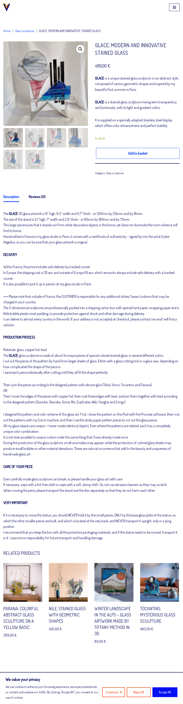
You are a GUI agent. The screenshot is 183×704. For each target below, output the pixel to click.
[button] (80, 49)
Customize (112, 692)
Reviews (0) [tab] (37, 196)
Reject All (138, 692)
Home (6, 31)
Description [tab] (11, 196)
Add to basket (138, 153)
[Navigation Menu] (174, 7)
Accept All (165, 692)
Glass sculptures (24, 31)
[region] (91, 688)
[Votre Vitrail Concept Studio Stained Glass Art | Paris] (7, 7)
